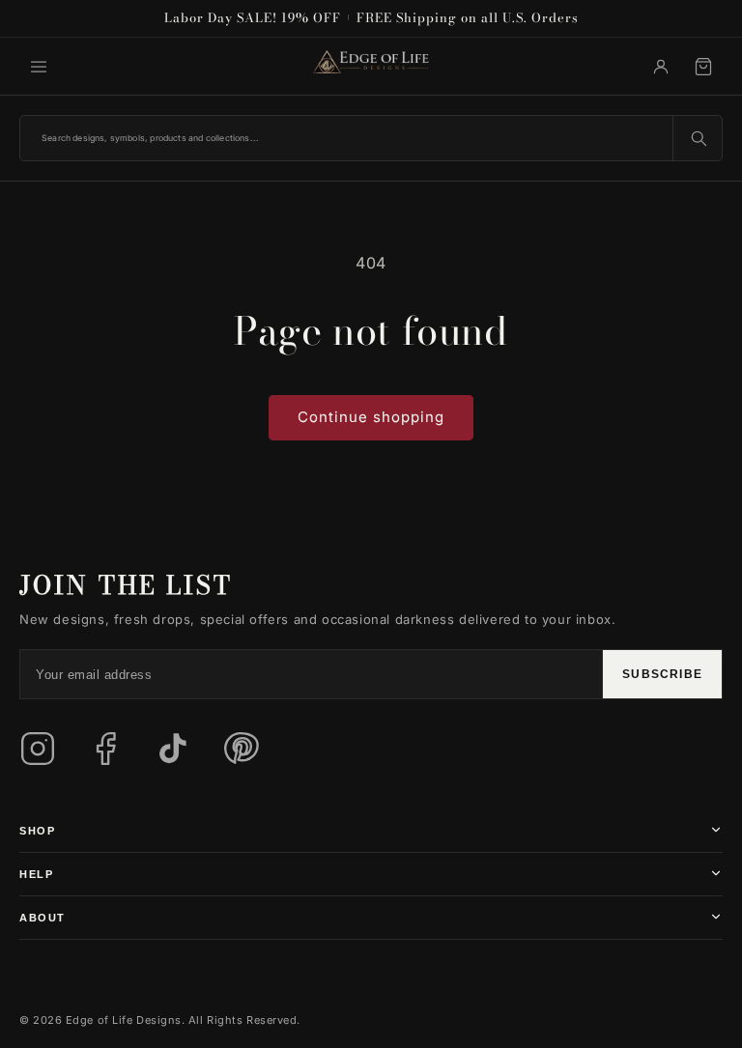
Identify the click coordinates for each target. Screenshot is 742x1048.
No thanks (436, 730)
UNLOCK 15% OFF (548, 645)
